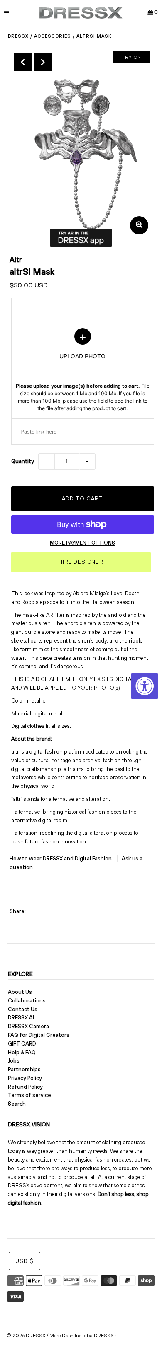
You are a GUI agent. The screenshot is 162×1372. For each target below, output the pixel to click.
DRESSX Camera (28, 1026)
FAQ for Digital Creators (38, 1035)
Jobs (14, 1061)
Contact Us (22, 1009)
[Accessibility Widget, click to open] (144, 686)
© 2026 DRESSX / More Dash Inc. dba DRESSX (60, 1335)
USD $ (24, 1261)
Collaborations (27, 1001)
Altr (16, 259)
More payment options (82, 543)
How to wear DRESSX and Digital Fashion (61, 858)
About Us (20, 992)
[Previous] (23, 62)
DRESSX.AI (21, 1018)
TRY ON (131, 57)
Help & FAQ (22, 1052)
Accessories (52, 36)
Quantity (22, 461)
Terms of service (29, 1095)
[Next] (43, 62)
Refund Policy (25, 1087)
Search (17, 1104)
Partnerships (24, 1069)
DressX (18, 36)
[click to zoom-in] (139, 225)
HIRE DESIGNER (81, 562)
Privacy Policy (25, 1078)
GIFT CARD (22, 1044)
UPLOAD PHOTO (83, 370)
